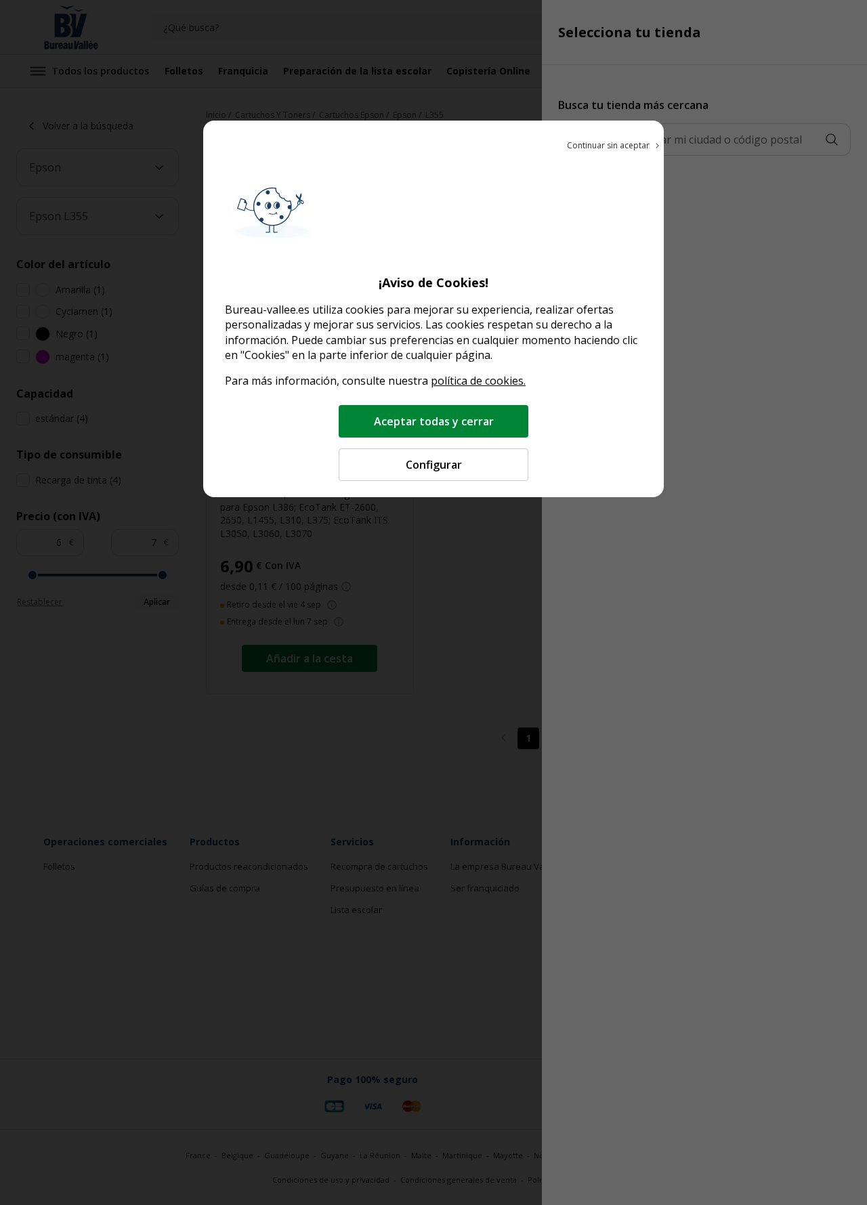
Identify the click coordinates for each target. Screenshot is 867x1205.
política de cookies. (478, 380)
